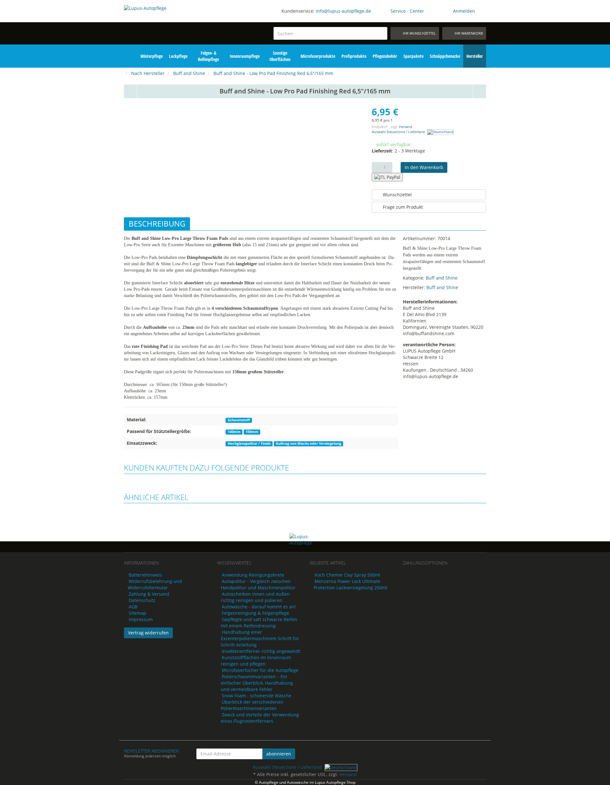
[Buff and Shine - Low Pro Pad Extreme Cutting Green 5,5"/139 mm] (479, 91)
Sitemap (137, 613)
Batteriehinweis (145, 575)
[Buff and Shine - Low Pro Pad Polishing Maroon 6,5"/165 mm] (130, 91)
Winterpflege (151, 56)
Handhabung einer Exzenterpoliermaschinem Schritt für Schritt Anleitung (260, 638)
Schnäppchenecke (445, 56)
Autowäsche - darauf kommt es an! (259, 607)
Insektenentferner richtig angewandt (261, 651)
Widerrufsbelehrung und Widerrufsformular (155, 584)
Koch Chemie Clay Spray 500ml (347, 575)
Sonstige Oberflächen (279, 56)
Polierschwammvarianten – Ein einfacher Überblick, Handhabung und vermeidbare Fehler (257, 682)
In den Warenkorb (424, 167)
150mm (252, 432)
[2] (387, 177)
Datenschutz (142, 600)
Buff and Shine (442, 278)
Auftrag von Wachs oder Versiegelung (308, 443)
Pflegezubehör (385, 56)
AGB (133, 607)
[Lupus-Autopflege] (165, 24)
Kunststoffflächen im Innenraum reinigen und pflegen (256, 660)
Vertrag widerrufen (148, 633)
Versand (405, 127)
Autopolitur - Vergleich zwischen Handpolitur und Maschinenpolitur (258, 584)
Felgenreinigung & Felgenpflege (255, 613)
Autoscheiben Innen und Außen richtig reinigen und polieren (255, 597)
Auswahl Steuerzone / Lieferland (399, 132)
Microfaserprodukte (318, 56)
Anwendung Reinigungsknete (253, 575)
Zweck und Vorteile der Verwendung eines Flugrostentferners (260, 718)
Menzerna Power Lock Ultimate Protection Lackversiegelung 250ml (350, 584)
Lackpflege (178, 56)
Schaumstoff (239, 420)
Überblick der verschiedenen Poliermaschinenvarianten (252, 705)
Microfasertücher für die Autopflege (260, 670)
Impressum (141, 619)
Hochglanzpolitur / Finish (249, 443)
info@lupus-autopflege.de (343, 11)
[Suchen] (381, 33)
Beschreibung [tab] (157, 223)
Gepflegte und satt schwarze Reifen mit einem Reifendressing (259, 622)
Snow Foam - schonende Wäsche (256, 696)
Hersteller (474, 56)
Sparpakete (413, 56)
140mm (234, 432)
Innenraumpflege (245, 56)
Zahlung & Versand (149, 594)
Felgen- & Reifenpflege (208, 56)
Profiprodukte (354, 56)
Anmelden (464, 11)
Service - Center (407, 11)
